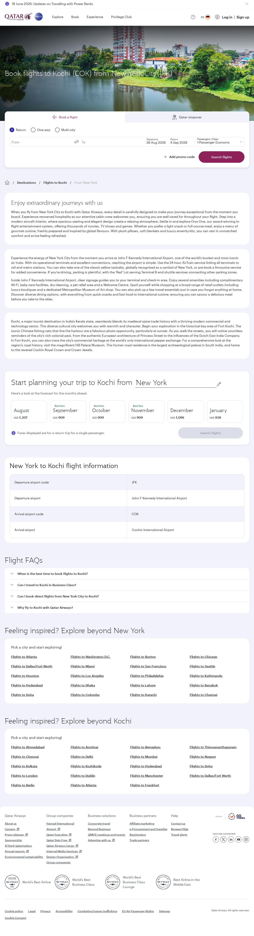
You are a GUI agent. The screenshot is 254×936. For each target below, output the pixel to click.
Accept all (225, 923)
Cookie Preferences (191, 923)
